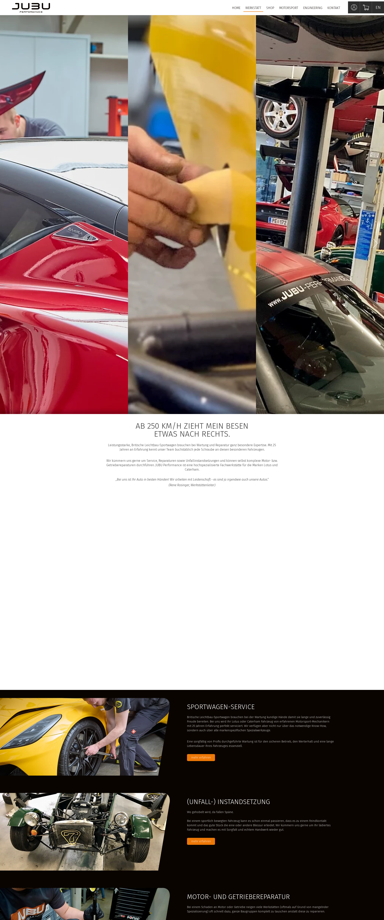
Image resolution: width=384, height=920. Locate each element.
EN (378, 7)
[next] (375, 243)
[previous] (8, 243)
